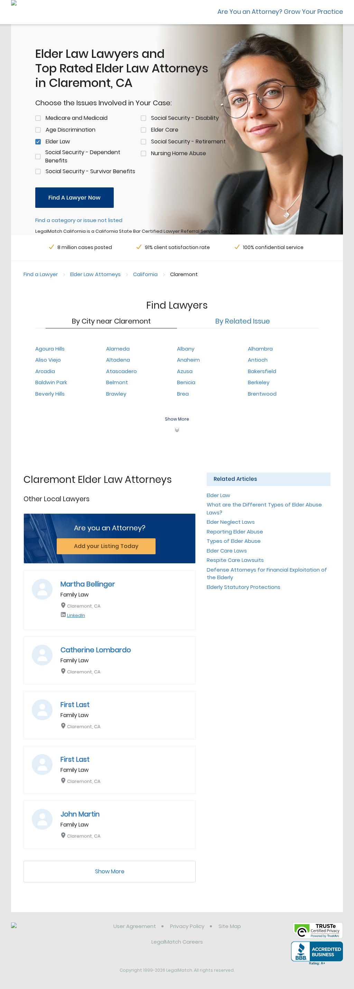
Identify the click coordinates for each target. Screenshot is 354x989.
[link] (46, 931)
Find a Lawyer (41, 274)
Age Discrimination (70, 130)
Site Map (229, 926)
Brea (183, 393)
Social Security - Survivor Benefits (90, 171)
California (145, 274)
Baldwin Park (51, 382)
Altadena (118, 359)
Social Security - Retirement (188, 141)
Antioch (258, 359)
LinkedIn (76, 615)
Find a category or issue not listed (78, 220)
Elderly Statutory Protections (243, 587)
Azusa (185, 371)
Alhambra (260, 348)
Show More (109, 871)
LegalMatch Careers (177, 941)
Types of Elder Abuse (234, 541)
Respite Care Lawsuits (235, 560)
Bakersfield (262, 371)
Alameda (118, 348)
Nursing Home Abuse (178, 153)
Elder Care (164, 130)
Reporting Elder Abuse (235, 531)
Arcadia (45, 371)
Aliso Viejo (48, 359)
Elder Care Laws (227, 550)
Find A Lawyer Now (74, 198)
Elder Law (58, 141)
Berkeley (258, 382)
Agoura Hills (50, 348)
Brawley (116, 393)
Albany (185, 348)
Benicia (186, 382)
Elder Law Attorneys (95, 274)
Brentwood (262, 393)
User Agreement (134, 926)
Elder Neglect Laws (231, 522)
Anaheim (188, 359)
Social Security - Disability (185, 118)
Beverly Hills (50, 393)
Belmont (117, 382)
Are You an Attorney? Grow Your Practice (280, 11)
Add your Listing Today (106, 546)
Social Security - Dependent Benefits (82, 156)
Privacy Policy (187, 926)
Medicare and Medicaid (77, 118)
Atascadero (121, 371)
